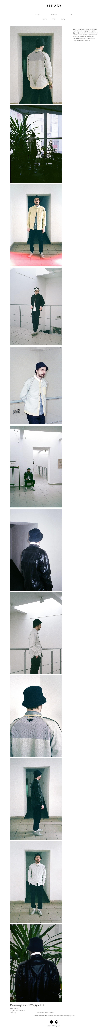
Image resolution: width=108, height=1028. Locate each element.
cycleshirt (23, 1010)
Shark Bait (63, 19)
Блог (71, 15)
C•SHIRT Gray (13, 1012)
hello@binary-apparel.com (69, 1015)
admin (11, 1008)
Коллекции (54, 15)
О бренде (37, 15)
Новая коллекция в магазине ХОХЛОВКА (45, 1012)
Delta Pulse (45, 19)
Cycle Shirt (54, 19)
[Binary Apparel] (54, 5)
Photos (16, 1010)
